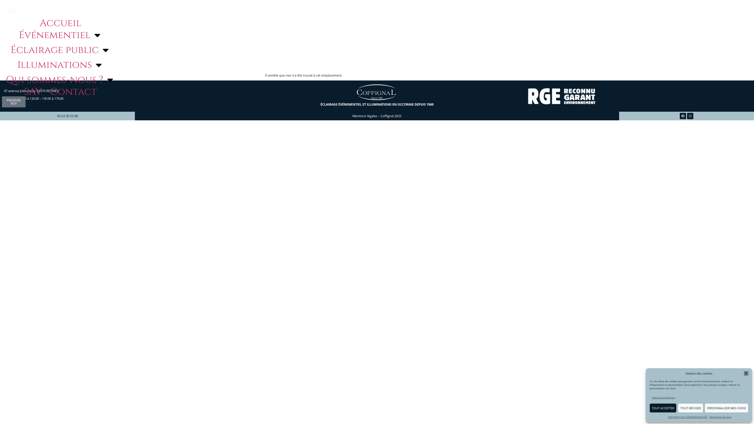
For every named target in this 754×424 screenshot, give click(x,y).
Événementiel (55, 35)
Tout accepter (663, 408)
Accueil (60, 23)
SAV (33, 91)
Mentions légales (720, 417)
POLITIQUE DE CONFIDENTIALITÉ (687, 417)
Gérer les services (663, 397)
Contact (73, 91)
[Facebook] (683, 116)
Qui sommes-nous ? (54, 80)
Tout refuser (690, 408)
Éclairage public (55, 50)
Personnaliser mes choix (726, 408)
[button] (746, 373)
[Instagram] (690, 116)
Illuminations (54, 65)
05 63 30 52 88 (67, 116)
